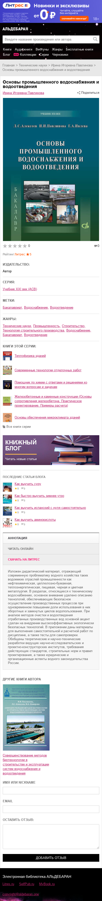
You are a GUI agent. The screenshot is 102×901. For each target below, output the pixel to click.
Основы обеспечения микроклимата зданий (47, 417)
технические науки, (17, 326)
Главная (8, 65)
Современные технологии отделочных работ (48, 370)
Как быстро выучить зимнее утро (39, 496)
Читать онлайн (20, 549)
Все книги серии (18, 426)
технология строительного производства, (34, 330)
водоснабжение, (36, 307)
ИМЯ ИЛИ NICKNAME (19, 782)
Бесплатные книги (79, 49)
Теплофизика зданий (30, 356)
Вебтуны (42, 49)
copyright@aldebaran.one (20, 894)
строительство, (73, 326)
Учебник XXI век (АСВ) (20, 289)
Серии (44, 54)
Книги (7, 49)
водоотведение (61, 307)
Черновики (60, 54)
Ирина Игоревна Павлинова (72, 65)
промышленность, (47, 326)
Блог (6, 54)
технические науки (33, 65)
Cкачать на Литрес (24, 559)
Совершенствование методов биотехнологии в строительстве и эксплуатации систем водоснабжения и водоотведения (26, 764)
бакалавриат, (13, 307)
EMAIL (8, 801)
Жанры (57, 49)
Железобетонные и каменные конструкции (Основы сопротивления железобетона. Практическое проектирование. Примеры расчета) (53, 401)
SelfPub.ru (26, 884)
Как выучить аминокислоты (35, 520)
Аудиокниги (23, 49)
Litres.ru (8, 884)
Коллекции (28, 54)
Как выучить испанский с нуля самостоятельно (50, 508)
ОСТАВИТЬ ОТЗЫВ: (18, 820)
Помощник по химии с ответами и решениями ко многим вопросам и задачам (51, 384)
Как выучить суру (28, 484)
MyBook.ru (47, 884)
